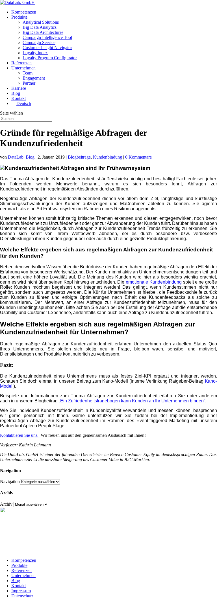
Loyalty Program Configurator (50, 57)
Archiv (6, 504)
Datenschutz (22, 595)
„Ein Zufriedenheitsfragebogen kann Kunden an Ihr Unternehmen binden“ (132, 400)
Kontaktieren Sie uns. (20, 435)
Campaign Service (39, 42)
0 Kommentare (138, 157)
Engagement (34, 78)
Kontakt (18, 98)
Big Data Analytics (40, 27)
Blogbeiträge (79, 157)
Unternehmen (23, 67)
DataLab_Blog (21, 157)
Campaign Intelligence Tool (47, 37)
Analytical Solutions (41, 22)
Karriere (18, 88)
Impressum (21, 590)
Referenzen (21, 62)
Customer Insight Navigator (47, 47)
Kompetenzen (23, 12)
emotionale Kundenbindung (154, 282)
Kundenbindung (107, 157)
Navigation (10, 481)
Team (27, 73)
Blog (15, 93)
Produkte (19, 17)
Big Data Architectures (43, 32)
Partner (29, 83)
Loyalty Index (35, 52)
